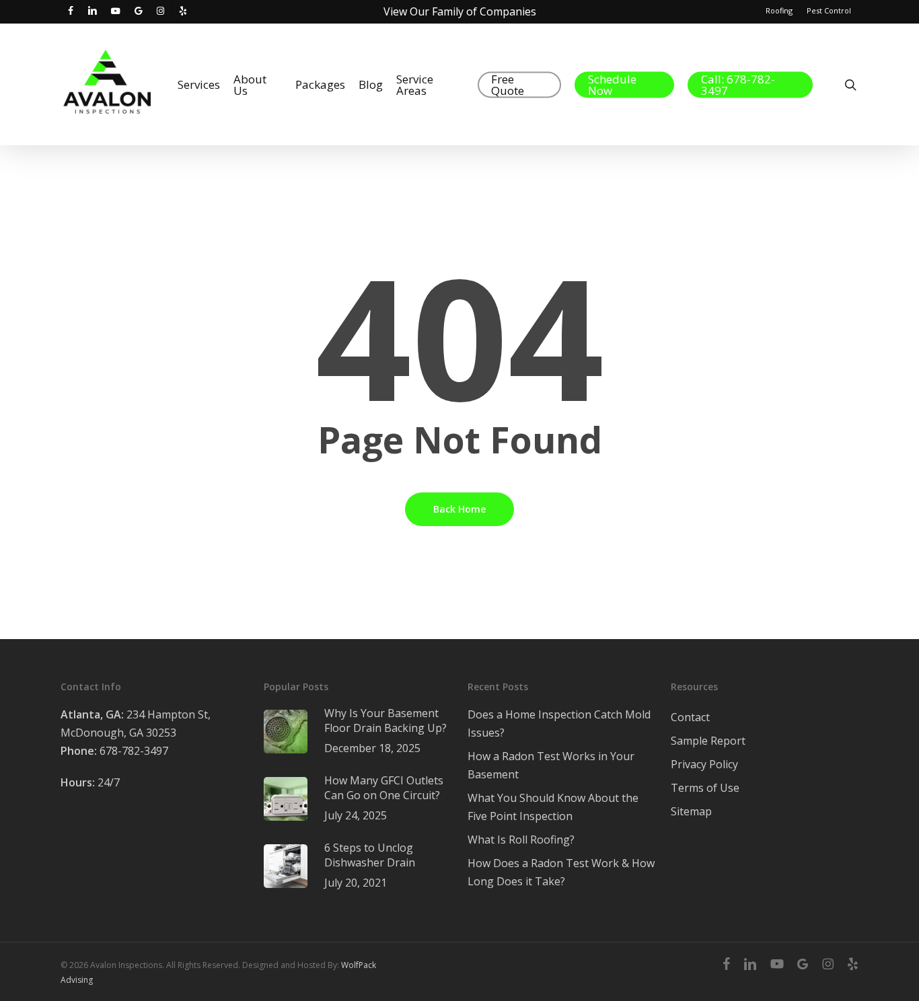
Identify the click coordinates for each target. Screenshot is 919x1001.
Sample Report (708, 740)
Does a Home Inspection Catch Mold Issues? (559, 723)
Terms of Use (705, 787)
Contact (690, 717)
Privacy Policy (704, 764)
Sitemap (691, 811)
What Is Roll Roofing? (521, 839)
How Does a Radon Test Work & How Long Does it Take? (561, 872)
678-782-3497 (114, 750)
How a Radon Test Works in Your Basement (551, 765)
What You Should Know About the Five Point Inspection (553, 806)
